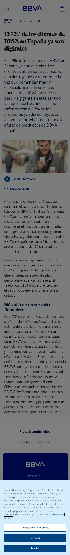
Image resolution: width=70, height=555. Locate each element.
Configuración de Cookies (35, 527)
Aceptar (35, 548)
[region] (35, 517)
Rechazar (35, 538)
